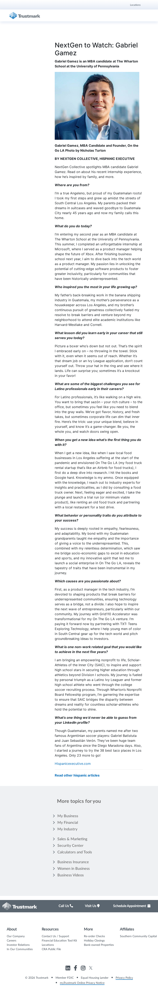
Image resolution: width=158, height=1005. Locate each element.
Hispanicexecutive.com (73, 764)
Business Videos (70, 875)
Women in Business (73, 869)
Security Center (70, 846)
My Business (67, 816)
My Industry (67, 829)
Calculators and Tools (74, 852)
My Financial (67, 823)
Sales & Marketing (72, 839)
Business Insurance (73, 862)
